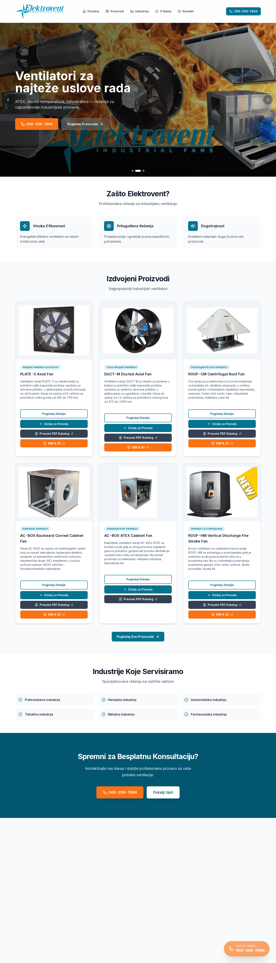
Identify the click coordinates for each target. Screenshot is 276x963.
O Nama (165, 11)
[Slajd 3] (143, 171)
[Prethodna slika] (8, 100)
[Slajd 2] (138, 171)
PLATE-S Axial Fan (36, 374)
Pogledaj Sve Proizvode (135, 637)
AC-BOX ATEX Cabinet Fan (128, 535)
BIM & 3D (54, 443)
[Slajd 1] (133, 171)
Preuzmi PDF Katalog (54, 433)
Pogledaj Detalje (54, 413)
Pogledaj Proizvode (82, 124)
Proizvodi (117, 11)
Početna (93, 11)
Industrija (142, 11)
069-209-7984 (246, 11)
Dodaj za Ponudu (56, 424)
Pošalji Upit (163, 792)
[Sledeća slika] (268, 100)
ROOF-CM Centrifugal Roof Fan (216, 374)
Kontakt (188, 11)
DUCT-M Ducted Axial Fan (128, 374)
